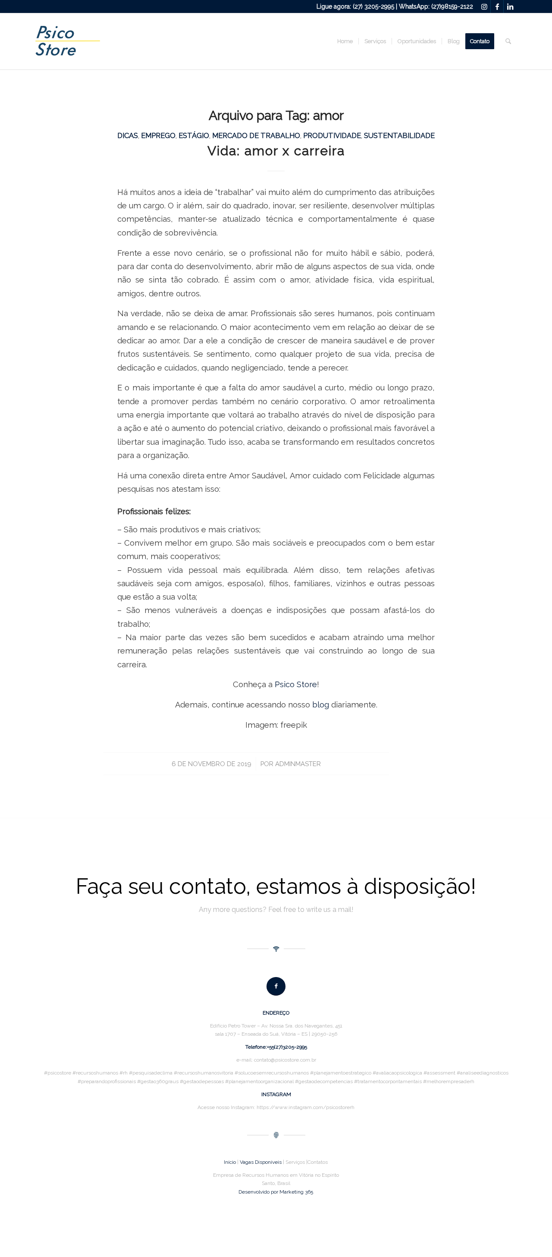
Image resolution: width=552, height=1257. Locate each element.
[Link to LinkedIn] (510, 6)
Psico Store (296, 684)
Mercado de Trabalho (256, 135)
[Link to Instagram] (484, 6)
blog (320, 704)
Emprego (158, 135)
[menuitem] (345, 41)
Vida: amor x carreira (276, 150)
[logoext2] (67, 41)
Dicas (127, 135)
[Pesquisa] (508, 41)
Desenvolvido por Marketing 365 (275, 1192)
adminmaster (298, 763)
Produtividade (332, 135)
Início (230, 1162)
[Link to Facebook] (497, 6)
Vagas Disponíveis (261, 1162)
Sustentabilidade (399, 135)
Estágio (194, 135)
